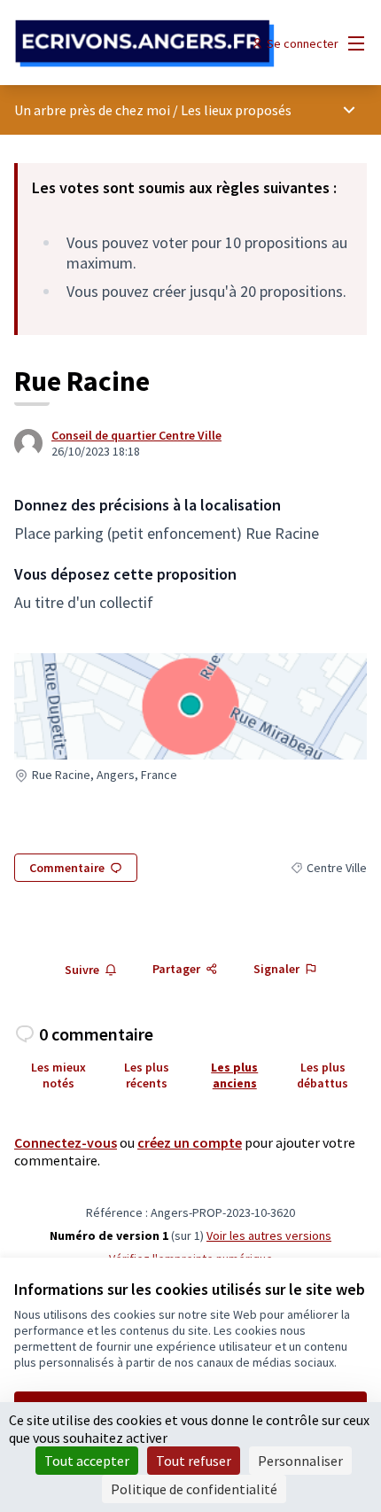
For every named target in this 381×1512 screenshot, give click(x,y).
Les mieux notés (58, 1075)
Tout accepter (86, 1460)
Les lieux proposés (236, 110)
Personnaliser (300, 1460)
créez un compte (189, 1142)
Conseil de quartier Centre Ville (136, 435)
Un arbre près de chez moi (92, 110)
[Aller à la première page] (145, 44)
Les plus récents (146, 1075)
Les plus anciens (234, 1075)
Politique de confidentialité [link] (194, 1489)
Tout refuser (193, 1460)
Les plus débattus (322, 1075)
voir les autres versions (268, 1235)
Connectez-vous (65, 1142)
